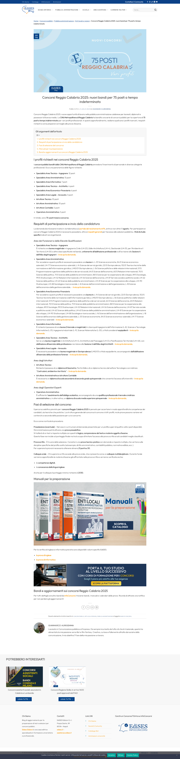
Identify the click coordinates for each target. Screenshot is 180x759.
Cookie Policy (132, 755)
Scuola (86, 10)
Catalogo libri (93, 731)
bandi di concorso (125, 616)
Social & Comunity (95, 726)
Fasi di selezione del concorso (51, 145)
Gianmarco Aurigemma (102, 109)
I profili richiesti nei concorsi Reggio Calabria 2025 (59, 139)
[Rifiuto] (176, 756)
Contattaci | (129, 2)
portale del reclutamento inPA (92, 228)
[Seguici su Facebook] (147, 2)
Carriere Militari (118, 10)
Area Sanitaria (99, 10)
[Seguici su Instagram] (149, 2)
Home (36, 21)
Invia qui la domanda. (67, 254)
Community (138, 2)
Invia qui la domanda (123, 344)
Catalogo (35, 2)
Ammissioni (57, 2)
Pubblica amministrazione (64, 21)
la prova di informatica (45, 559)
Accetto (111, 755)
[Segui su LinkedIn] (154, 2)
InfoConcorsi (45, 2)
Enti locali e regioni (82, 21)
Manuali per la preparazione (51, 149)
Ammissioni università (96, 736)
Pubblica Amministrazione (66, 10)
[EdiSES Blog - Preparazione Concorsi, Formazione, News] (28, 10)
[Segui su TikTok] (152, 2)
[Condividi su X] (88, 607)
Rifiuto (120, 755)
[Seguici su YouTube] (156, 2)
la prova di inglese (43, 555)
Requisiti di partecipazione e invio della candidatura (60, 142)
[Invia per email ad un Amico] (92, 607)
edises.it (60, 730)
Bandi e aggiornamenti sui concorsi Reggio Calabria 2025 (63, 152)
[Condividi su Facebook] (83, 607)
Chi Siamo (25, 2)
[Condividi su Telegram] (97, 607)
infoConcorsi (69, 595)
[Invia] (155, 10)
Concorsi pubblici (46, 21)
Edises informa (44, 10)
